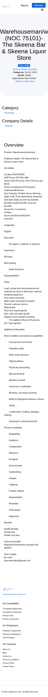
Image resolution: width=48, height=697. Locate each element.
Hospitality (9, 113)
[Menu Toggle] (42, 9)
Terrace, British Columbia (25, 69)
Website (9, 126)
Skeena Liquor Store (25, 81)
